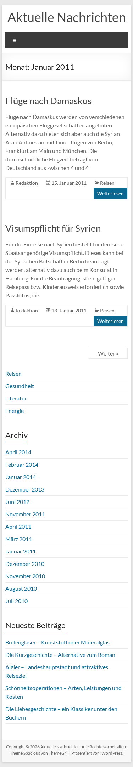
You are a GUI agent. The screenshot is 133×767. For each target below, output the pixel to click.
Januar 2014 (20, 476)
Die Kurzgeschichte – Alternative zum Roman (60, 654)
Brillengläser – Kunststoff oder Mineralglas (57, 642)
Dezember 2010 (24, 563)
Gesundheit (19, 385)
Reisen (107, 183)
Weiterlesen (110, 194)
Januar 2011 (20, 551)
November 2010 (25, 576)
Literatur (16, 398)
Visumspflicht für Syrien (53, 228)
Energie (14, 410)
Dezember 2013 (24, 489)
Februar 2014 (21, 464)
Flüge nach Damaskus (48, 100)
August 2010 (21, 588)
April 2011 (18, 526)
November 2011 (25, 514)
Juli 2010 (16, 600)
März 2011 (18, 538)
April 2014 (18, 452)
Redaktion (27, 183)
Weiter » (108, 353)
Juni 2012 (17, 501)
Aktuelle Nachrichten (66, 17)
